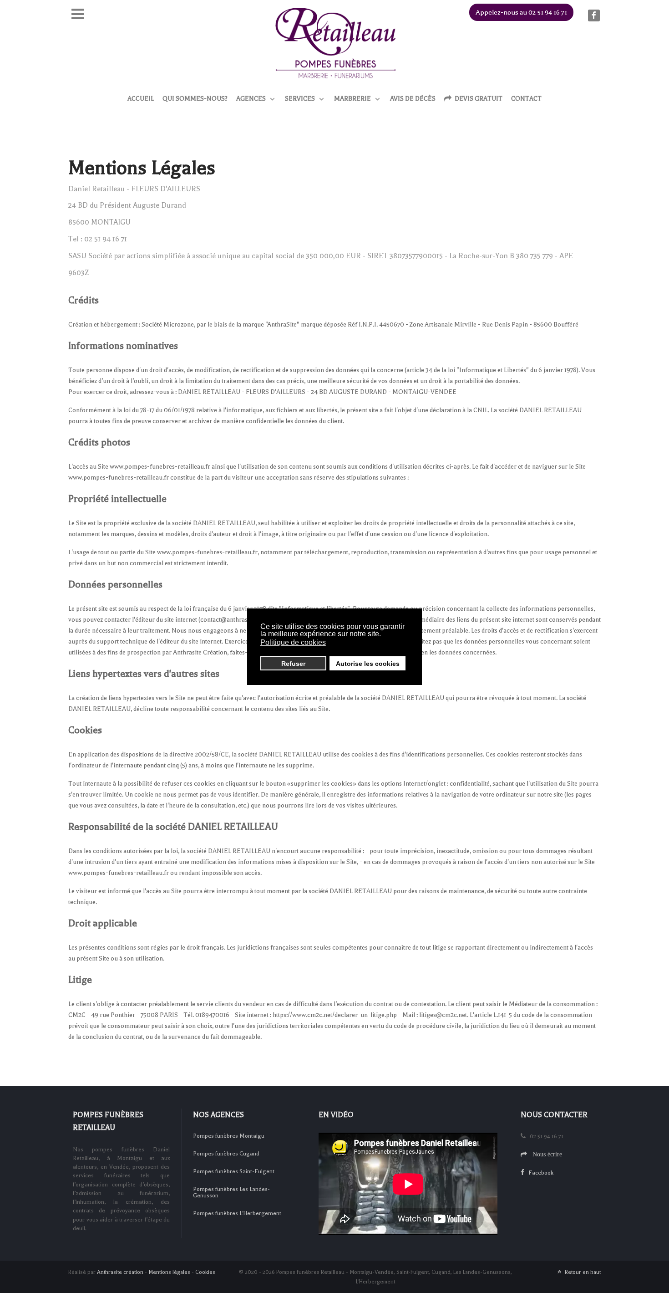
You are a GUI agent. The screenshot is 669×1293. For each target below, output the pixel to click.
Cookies (205, 1272)
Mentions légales (169, 1272)
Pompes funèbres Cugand (226, 1153)
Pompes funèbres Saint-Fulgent (233, 1171)
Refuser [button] (293, 663)
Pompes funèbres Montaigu (228, 1136)
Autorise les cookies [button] (368, 663)
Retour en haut (582, 1272)
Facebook (538, 1173)
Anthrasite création (120, 1272)
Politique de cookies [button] (293, 642)
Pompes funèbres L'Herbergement (237, 1213)
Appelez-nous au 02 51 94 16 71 (521, 12)
